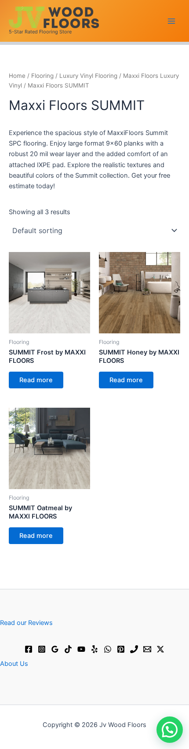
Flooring (42, 75)
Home (17, 75)
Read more (36, 380)
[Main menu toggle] (171, 20)
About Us (14, 664)
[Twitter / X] (160, 649)
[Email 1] (147, 649)
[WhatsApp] (108, 649)
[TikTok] (68, 649)
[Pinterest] (121, 649)
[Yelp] (94, 649)
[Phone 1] (134, 649)
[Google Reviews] (55, 649)
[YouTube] (81, 649)
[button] (169, 729)
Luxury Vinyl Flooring (88, 75)
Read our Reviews (26, 623)
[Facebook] (29, 649)
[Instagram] (42, 649)
